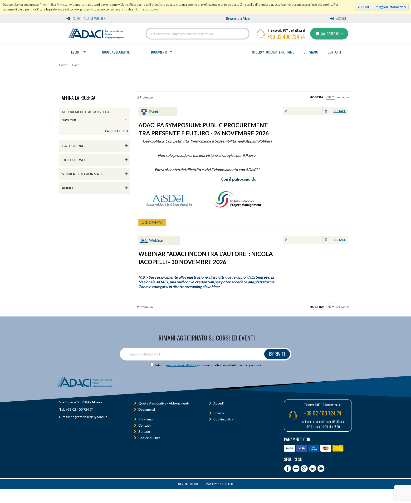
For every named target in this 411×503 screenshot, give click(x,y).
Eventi (76, 51)
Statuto (144, 431)
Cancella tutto (116, 131)
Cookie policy (223, 419)
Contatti (144, 425)
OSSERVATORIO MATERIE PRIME (273, 51)
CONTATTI (334, 51)
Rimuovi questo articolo (125, 119)
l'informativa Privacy (52, 4)
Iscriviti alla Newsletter (88, 18)
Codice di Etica (149, 438)
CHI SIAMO (310, 51)
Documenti (159, 51)
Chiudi (365, 7)
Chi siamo (145, 419)
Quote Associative (116, 51)
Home (63, 65)
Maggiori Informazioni (391, 7)
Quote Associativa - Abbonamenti (163, 403)
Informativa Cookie (146, 9)
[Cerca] (245, 33)
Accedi (341, 18)
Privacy (218, 413)
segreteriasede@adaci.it (89, 417)
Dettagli (339, 111)
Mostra (316, 97)
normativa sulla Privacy (181, 365)
